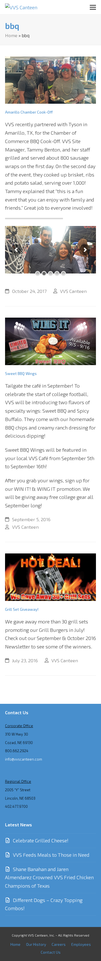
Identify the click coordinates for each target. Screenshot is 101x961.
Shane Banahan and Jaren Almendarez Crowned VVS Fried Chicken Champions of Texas (49, 877)
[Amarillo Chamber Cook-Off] (50, 79)
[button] (93, 7)
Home (11, 35)
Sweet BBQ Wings (21, 373)
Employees (81, 944)
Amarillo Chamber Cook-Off (29, 112)
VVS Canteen (73, 291)
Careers (59, 944)
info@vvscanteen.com (23, 759)
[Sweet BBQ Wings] (50, 341)
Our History (36, 944)
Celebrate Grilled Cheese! (40, 840)
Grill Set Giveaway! (21, 609)
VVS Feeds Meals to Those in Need (51, 855)
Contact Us (51, 952)
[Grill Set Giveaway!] (50, 576)
